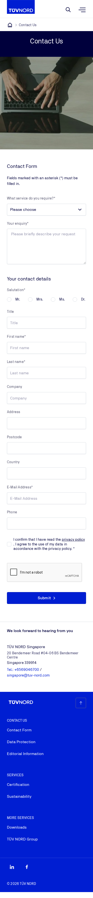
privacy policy (73, 539)
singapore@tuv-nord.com (28, 675)
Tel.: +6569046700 (23, 669)
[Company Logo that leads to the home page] (21, 7)
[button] (46, 598)
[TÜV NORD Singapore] (10, 25)
